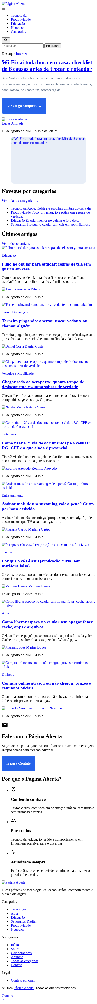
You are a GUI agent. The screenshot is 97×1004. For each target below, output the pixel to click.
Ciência (7, 552)
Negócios (17, 27)
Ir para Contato (18, 763)
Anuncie (17, 957)
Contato (16, 965)
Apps (5, 613)
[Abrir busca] (6, 40)
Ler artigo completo (24, 106)
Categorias (18, 31)
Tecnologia (19, 15)
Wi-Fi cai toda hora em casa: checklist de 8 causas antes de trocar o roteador (47, 65)
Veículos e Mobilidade (18, 373)
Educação (18, 23)
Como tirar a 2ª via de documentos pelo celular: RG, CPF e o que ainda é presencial (46, 445)
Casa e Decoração (15, 312)
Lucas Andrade (12, 123)
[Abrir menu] (3, 9)
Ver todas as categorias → (20, 201)
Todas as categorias (24, 961)
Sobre (15, 949)
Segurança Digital (23, 921)
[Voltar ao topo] (4, 1000)
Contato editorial (23, 980)
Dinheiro (8, 674)
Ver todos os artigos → (18, 243)
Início (15, 945)
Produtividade (21, 19)
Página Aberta (24, 988)
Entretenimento (12, 495)
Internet (21, 54)
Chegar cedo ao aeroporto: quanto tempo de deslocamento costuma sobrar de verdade (43, 384)
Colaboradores (21, 953)
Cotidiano (9, 434)
